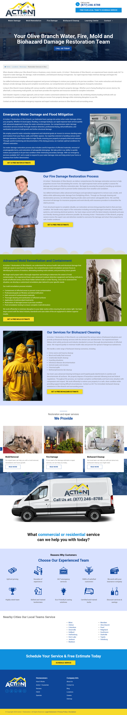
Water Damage (14, 21)
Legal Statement (50, 712)
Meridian (103, 622)
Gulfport (71, 632)
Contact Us (70, 685)
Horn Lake (72, 637)
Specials (39, 695)
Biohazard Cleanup (71, 21)
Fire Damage (52, 21)
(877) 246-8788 (90, 4)
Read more (13, 467)
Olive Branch (105, 625)
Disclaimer (72, 712)
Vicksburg (104, 639)
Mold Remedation (33, 21)
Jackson (72, 639)
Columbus (72, 627)
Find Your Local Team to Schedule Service (98, 10)
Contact (107, 21)
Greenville (72, 630)
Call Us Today (63, 48)
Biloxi (70, 622)
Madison (72, 642)
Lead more (95, 467)
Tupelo (102, 637)
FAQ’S (38, 692)
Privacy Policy (62, 712)
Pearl (102, 627)
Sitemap (69, 699)
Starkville (103, 634)
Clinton (71, 625)
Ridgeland (104, 630)
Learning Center (92, 21)
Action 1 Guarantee (42, 685)
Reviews (38, 688)
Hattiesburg (73, 634)
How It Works (40, 682)
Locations (70, 692)
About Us (70, 682)
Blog (68, 688)
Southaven (104, 632)
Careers (69, 695)
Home (8, 67)
